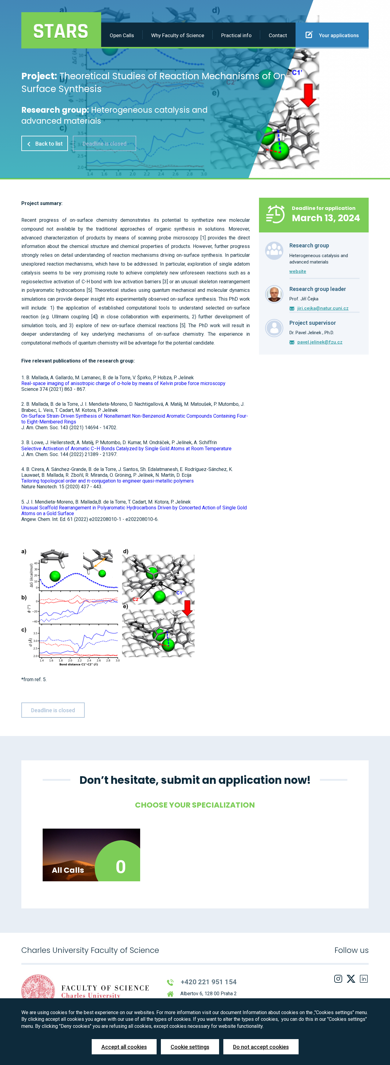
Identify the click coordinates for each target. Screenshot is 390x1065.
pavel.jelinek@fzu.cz (319, 342)
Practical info (236, 35)
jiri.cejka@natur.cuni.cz (323, 308)
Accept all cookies (124, 1047)
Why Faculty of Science (177, 35)
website (297, 271)
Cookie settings (190, 1047)
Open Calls (122, 35)
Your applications (338, 35)
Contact (278, 35)
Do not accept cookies (261, 1047)
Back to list (48, 143)
